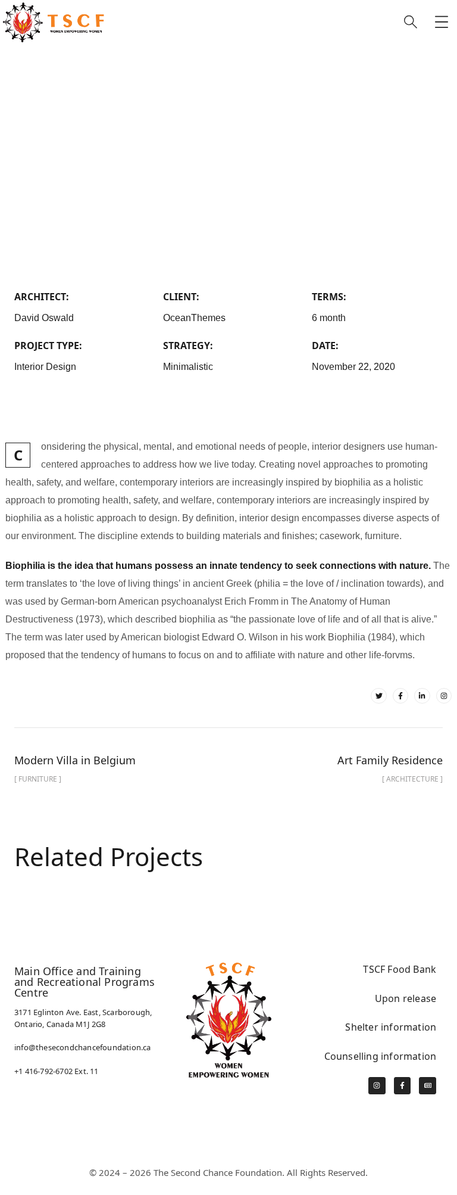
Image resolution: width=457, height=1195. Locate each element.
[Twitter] (378, 696)
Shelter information (390, 1027)
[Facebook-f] (400, 696)
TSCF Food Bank (399, 969)
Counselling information (380, 1056)
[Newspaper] (427, 1085)
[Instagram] (444, 696)
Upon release (405, 998)
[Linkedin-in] (422, 696)
